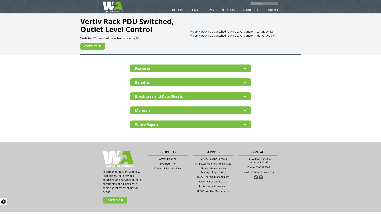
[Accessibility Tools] (3, 201)
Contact (272, 10)
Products (176, 10)
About (247, 10)
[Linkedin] (261, 177)
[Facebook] (256, 177)
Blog (259, 10)
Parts (213, 10)
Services (196, 10)
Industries (228, 10)
